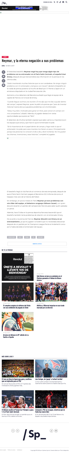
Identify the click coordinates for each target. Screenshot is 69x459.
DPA (3, 66)
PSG (33, 237)
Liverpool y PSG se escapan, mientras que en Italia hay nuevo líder (50, 411)
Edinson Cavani (11, 237)
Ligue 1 (20, 237)
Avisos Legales (3, 450)
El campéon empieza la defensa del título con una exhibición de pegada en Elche (16, 307)
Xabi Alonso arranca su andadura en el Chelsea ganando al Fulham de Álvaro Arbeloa (49, 278)
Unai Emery (40, 237)
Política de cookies (11, 450)
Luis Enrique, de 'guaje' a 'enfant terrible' (49, 379)
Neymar (27, 237)
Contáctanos (19, 450)
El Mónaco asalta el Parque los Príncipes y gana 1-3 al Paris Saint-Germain (17, 411)
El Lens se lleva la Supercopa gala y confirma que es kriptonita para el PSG (16, 380)
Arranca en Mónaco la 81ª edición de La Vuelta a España (16, 336)
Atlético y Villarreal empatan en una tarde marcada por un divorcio (50, 307)
